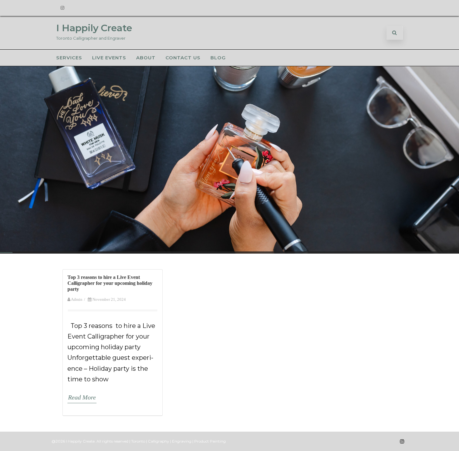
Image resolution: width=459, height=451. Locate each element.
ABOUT (145, 58)
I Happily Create (94, 28)
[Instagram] (62, 8)
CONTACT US (182, 58)
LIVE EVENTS (109, 58)
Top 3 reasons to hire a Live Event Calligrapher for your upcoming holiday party (109, 283)
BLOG (218, 58)
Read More (82, 397)
